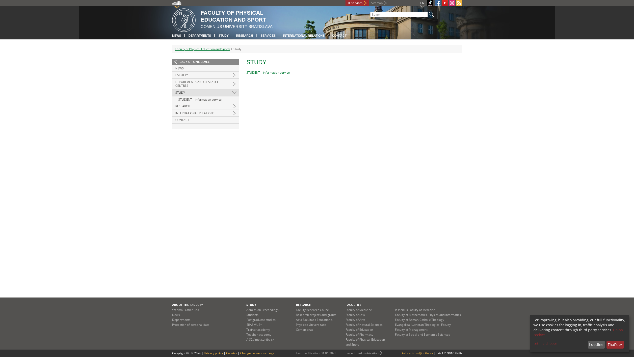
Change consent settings (257, 353)
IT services (355, 3)
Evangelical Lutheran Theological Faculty (423, 325)
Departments (199, 35)
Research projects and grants (316, 315)
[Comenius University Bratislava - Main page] (184, 19)
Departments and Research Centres (197, 84)
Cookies (231, 353)
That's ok (615, 344)
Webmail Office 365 (185, 310)
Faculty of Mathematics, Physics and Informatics (428, 315)
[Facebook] (438, 3)
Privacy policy (213, 353)
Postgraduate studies (261, 320)
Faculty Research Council (313, 310)
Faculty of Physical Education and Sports (202, 49)
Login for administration (361, 353)
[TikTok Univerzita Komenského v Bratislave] (430, 3)
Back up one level (195, 62)
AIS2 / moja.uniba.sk (260, 339)
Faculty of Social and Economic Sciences (422, 334)
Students (252, 315)
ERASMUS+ (254, 325)
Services (268, 35)
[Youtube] (445, 3)
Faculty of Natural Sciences (364, 325)
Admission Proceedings (262, 310)
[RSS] (459, 3)
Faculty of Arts (355, 320)
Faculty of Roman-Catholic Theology (419, 320)
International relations (304, 35)
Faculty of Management (411, 329)
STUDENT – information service (200, 99)
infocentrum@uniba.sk (417, 353)
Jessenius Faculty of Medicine (415, 310)
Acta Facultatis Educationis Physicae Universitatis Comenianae (314, 325)
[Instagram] (452, 3)
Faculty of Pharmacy (359, 334)
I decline (596, 344)
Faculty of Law (355, 315)
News (176, 35)
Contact (339, 35)
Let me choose (545, 343)
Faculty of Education (359, 329)
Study (223, 35)
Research (244, 35)
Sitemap (377, 3)
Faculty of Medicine (358, 310)
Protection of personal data (191, 325)
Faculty (181, 75)
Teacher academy (258, 334)
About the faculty (187, 305)
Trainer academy (258, 329)
